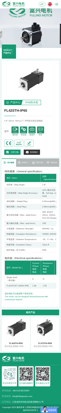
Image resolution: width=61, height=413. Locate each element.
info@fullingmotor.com (22, 396)
